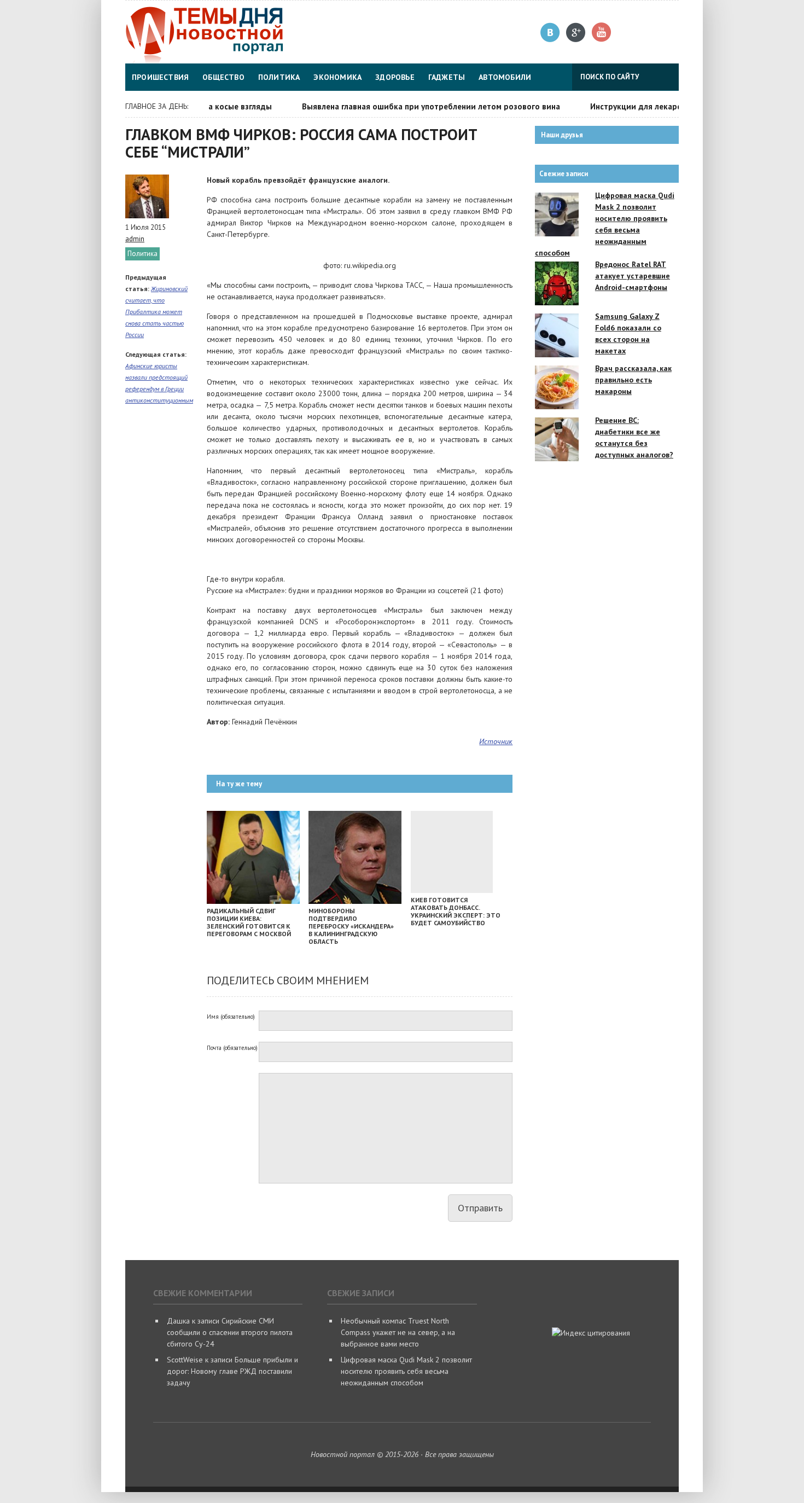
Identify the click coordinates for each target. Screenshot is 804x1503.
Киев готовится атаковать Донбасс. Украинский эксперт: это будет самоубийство (455, 911)
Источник (495, 741)
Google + (576, 32)
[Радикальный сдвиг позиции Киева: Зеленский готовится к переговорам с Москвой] (253, 901)
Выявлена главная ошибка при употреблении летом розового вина (415, 106)
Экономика (337, 77)
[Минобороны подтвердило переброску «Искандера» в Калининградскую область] (354, 901)
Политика (279, 77)
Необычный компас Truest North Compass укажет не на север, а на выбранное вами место (398, 1332)
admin (134, 238)
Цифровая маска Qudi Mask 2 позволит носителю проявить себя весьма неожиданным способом (406, 1371)
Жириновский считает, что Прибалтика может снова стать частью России (156, 312)
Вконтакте (550, 32)
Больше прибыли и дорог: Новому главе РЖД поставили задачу (232, 1371)
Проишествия (160, 77)
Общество (223, 77)
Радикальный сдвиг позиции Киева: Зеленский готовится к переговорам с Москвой (249, 922)
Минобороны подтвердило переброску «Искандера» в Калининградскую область (351, 926)
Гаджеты (446, 77)
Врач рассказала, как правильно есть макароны (633, 379)
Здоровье (395, 77)
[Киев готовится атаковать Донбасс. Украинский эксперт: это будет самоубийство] (452, 890)
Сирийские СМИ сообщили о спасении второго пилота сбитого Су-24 (230, 1332)
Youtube (602, 32)
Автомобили (505, 77)
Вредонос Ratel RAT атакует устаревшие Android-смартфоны (632, 275)
